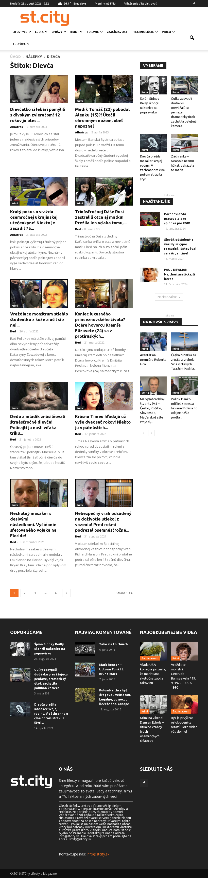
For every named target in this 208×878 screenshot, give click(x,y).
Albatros (16, 127)
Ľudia (39, 31)
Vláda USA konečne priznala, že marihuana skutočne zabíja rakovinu (153, 674)
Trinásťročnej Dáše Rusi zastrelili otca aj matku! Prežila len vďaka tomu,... (101, 217)
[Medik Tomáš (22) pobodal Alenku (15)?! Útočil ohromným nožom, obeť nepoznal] (104, 89)
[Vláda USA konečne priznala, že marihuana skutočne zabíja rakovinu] (153, 651)
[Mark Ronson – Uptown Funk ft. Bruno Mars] (85, 670)
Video (166, 31)
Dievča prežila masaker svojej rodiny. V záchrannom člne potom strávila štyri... (51, 713)
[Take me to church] (85, 649)
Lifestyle (19, 31)
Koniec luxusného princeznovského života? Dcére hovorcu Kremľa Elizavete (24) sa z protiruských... (100, 324)
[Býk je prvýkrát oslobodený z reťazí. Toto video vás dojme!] (184, 704)
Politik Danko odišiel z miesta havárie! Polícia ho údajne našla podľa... (184, 408)
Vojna (80, 305)
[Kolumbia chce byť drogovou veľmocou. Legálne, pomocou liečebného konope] (85, 695)
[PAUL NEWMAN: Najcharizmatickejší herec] (150, 275)
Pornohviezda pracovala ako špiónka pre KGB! (177, 218)
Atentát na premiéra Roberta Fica (153, 359)
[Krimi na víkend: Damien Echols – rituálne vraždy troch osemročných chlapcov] (153, 704)
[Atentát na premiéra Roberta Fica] (153, 341)
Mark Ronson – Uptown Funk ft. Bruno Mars (111, 669)
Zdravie (92, 31)
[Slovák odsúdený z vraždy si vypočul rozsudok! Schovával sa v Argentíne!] (150, 244)
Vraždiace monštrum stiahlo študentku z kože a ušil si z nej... (39, 319)
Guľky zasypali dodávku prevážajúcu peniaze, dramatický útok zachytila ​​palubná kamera (51, 679)
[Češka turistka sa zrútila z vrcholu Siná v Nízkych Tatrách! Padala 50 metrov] (184, 341)
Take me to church (113, 644)
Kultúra (19, 44)
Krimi (74, 31)
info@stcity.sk (98, 854)
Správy (56, 31)
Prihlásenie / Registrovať (140, 3)
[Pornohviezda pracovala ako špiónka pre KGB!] (150, 219)
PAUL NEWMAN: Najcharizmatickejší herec (179, 274)
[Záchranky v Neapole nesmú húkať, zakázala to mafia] (184, 143)
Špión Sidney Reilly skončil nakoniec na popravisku (49, 649)
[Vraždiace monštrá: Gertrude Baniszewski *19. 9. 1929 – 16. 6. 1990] (184, 651)
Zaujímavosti (118, 31)
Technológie (143, 31)
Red (78, 229)
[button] (192, 38)
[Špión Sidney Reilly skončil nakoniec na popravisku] (153, 85)
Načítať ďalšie (167, 297)
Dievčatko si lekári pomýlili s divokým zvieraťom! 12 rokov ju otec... (37, 115)
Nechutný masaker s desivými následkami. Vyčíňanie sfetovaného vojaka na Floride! (33, 524)
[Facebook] (194, 4)
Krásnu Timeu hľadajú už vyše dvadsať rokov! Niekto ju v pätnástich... (103, 422)
